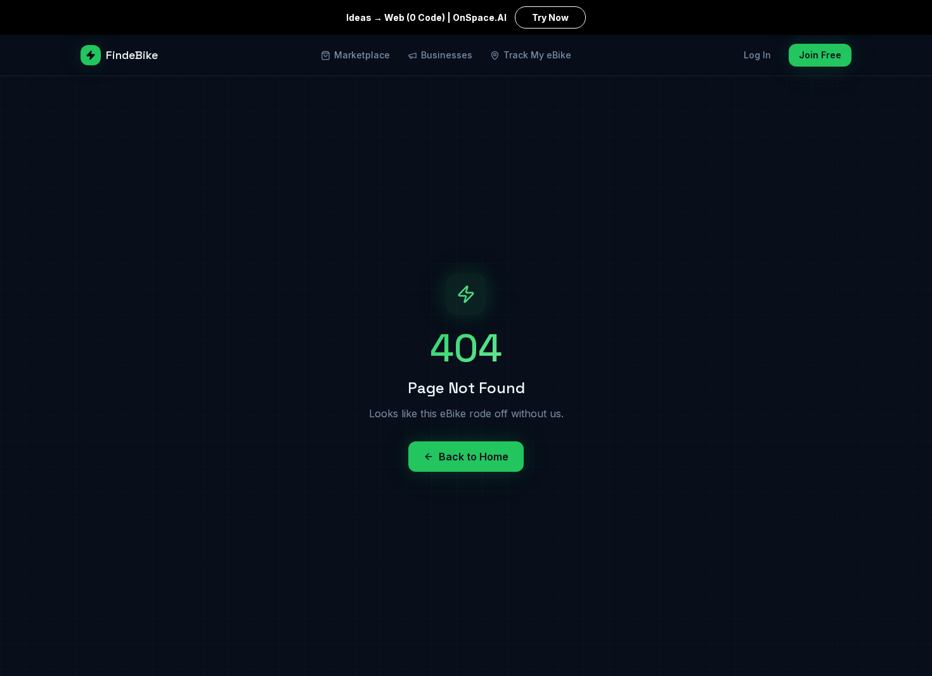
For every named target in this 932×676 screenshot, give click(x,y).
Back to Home (473, 456)
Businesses (446, 54)
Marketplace (362, 54)
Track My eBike (537, 54)
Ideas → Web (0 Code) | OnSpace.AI (457, 17)
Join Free (820, 54)
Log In (757, 54)
